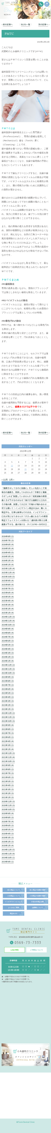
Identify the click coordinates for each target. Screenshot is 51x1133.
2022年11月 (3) (8, 717)
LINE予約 (15, 949)
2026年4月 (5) (8, 552)
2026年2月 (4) (8, 560)
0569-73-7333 (27, 942)
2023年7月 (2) (8, 684)
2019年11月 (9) (8, 853)
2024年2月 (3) (8, 656)
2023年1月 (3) (8, 709)
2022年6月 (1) (8, 737)
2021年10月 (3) (8, 761)
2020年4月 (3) (8, 833)
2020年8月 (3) (8, 817)
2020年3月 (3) (8, 837)
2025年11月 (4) (8, 572)
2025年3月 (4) (8, 604)
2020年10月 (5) (8, 809)
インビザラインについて (13, 901)
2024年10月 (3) (8, 624)
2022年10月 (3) (8, 721)
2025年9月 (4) (8, 580)
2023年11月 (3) (8, 668)
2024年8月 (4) (8, 632)
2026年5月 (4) (8, 548)
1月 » (11, 479)
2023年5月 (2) (8, 692)
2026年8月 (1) (8, 536)
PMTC (9, 33)
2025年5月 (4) (8, 596)
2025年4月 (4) (8, 600)
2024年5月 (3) (8, 644)
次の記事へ (43, 24)
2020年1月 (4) (8, 845)
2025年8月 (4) (8, 584)
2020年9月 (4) (8, 813)
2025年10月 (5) (8, 576)
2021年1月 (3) (8, 797)
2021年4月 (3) (8, 785)
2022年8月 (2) (8, 729)
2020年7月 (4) (8, 821)
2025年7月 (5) (8, 588)
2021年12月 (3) (8, 753)
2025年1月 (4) (8, 612)
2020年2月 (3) (8, 841)
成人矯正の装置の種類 (37, 890)
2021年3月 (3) (8, 789)
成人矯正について (13, 890)
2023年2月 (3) (8, 705)
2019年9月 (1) (8, 861)
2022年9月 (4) (8, 725)
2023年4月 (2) (8, 697)
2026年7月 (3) (8, 540)
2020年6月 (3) (8, 825)
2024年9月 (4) (8, 628)
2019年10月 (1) (8, 857)
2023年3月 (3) (8, 701)
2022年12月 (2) (8, 713)
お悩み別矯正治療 (37, 901)
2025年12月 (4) (8, 568)
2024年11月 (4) (8, 620)
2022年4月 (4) (8, 741)
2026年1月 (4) (8, 564)
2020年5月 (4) (8, 829)
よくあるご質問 (13, 907)
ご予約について (36, 949)
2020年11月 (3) (8, 805)
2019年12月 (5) (8, 849)
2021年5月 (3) (8, 781)
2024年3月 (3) (8, 652)
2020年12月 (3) (8, 801)
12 (12, 465)
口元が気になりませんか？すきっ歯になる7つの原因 (25, 516)
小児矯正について (13, 896)
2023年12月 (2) (8, 664)
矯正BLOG (13, 913)
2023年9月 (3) (8, 676)
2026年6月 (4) (8, 544)
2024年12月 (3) (8, 616)
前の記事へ (8, 24)
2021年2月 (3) (8, 793)
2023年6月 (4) (8, 689)
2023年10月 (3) (8, 672)
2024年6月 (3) (8, 640)
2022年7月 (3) (8, 733)
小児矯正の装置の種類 (37, 896)
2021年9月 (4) (8, 765)
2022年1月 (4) (8, 749)
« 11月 (5, 479)
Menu (47, 5)
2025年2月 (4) (8, 608)
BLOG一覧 (25, 24)
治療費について (37, 907)
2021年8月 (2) (8, 769)
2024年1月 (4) (8, 660)
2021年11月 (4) (8, 757)
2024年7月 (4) (8, 636)
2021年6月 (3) (8, 777)
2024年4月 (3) (8, 648)
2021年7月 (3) (8, 773)
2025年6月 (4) (8, 592)
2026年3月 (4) (8, 556)
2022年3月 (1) (8, 745)
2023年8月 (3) (8, 680)
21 (25, 469)
